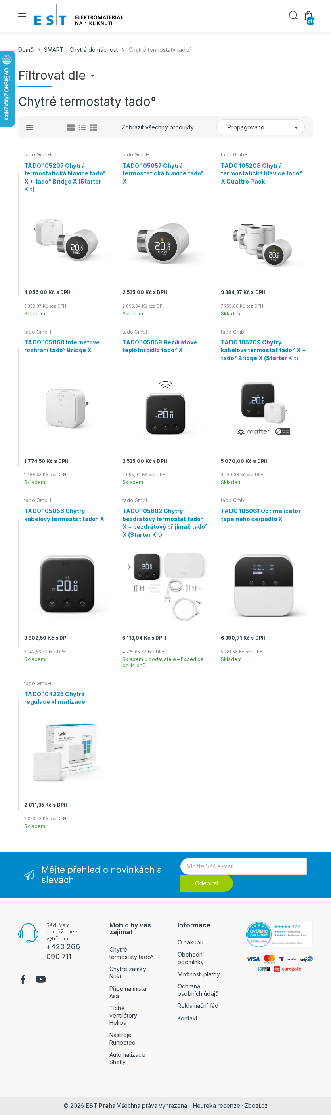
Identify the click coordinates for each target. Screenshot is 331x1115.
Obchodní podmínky (191, 958)
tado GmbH (37, 155)
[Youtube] (41, 980)
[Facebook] (23, 980)
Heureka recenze (216, 1105)
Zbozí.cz (256, 1105)
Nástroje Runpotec (122, 1038)
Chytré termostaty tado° (131, 953)
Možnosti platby (199, 974)
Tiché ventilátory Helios (123, 1015)
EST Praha (101, 1105)
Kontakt (187, 1018)
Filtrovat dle (53, 75)
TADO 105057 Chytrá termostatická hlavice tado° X (163, 173)
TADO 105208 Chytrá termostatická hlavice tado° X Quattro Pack (261, 173)
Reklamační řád (198, 1005)
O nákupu (190, 942)
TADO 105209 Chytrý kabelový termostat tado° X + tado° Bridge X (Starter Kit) (263, 350)
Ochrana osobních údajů (198, 990)
